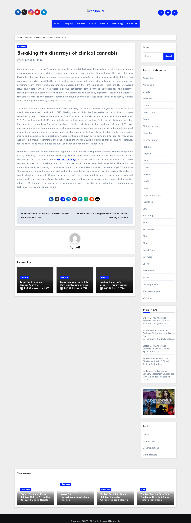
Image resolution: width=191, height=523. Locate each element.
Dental (146, 119)
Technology (117, 24)
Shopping (68, 24)
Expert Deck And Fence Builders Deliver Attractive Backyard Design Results (156, 321)
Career (146, 105)
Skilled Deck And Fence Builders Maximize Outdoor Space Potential (156, 349)
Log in (146, 434)
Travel (146, 277)
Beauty (146, 92)
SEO (145, 236)
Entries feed (149, 441)
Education (132, 24)
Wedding (147, 298)
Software (147, 257)
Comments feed (151, 448)
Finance (104, 24)
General (22, 47)
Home (57, 24)
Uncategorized (150, 284)
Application (148, 78)
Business (81, 24)
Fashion (147, 147)
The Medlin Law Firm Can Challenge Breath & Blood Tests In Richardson (156, 361)
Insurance (148, 202)
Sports (146, 264)
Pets (145, 222)
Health (92, 24)
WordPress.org (150, 455)
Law (145, 209)
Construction (149, 112)
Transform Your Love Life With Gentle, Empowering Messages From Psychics (74, 285)
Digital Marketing (151, 126)
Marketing (148, 215)
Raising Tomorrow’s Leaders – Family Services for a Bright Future (114, 285)
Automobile (148, 85)
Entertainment (150, 140)
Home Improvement (152, 195)
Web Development (152, 291)
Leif (27, 60)
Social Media (149, 250)
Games (146, 167)
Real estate (148, 229)
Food (145, 160)
